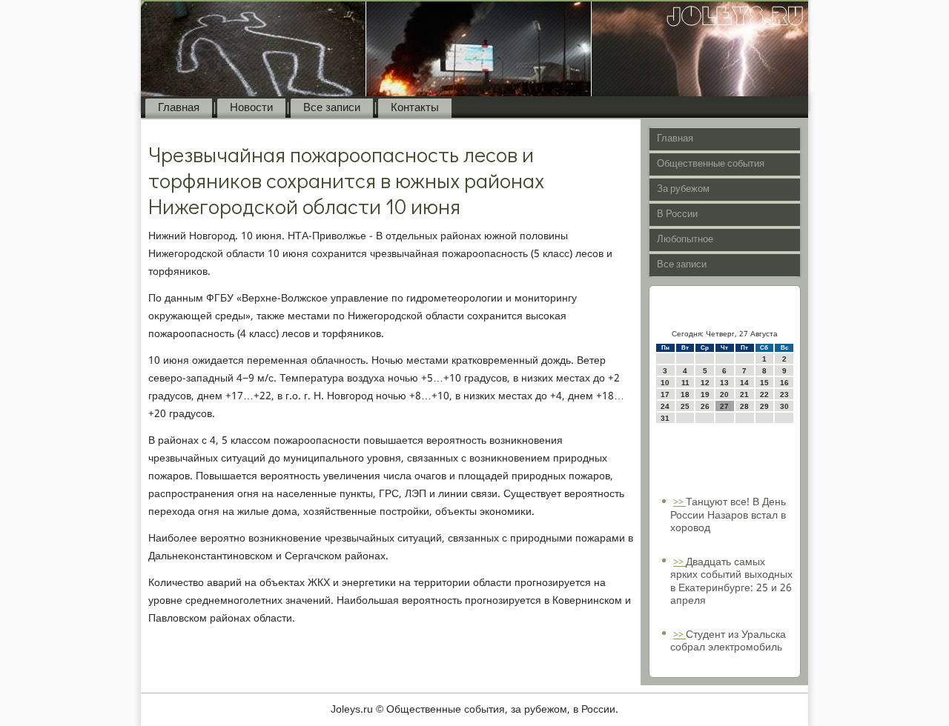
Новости (251, 108)
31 (665, 418)
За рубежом (683, 189)
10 (665, 383)
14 (744, 383)
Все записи (331, 108)
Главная (178, 108)
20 (724, 394)
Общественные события (710, 164)
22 (764, 394)
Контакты (415, 108)
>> (679, 502)
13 (724, 383)
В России (677, 214)
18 (685, 394)
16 (784, 383)
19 (705, 394)
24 (665, 406)
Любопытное (685, 239)
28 (744, 406)
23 (784, 394)
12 (705, 383)
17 (665, 394)
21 (744, 394)
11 (685, 383)
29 (764, 406)
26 (705, 406)
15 (764, 383)
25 (685, 406)
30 (784, 406)
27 (724, 406)
